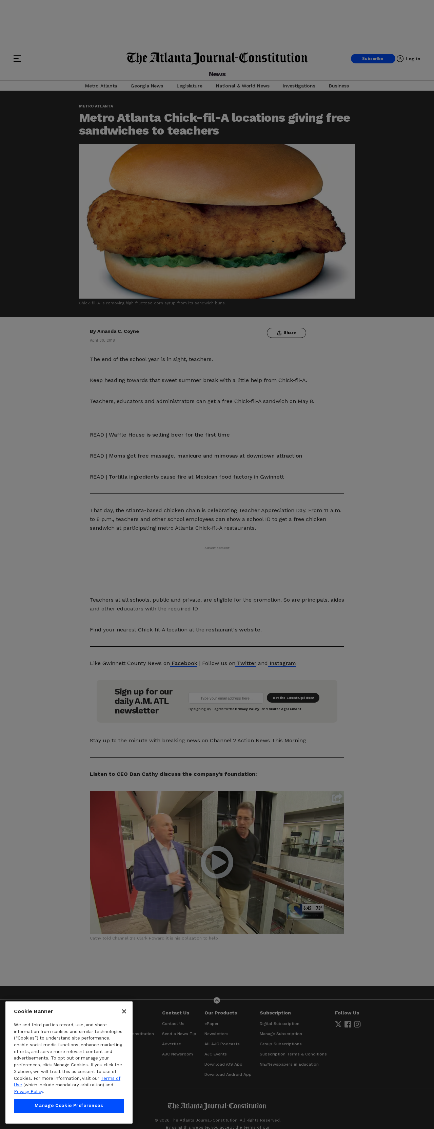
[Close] (124, 1011)
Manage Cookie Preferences (69, 1105)
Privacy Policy (28, 1091)
